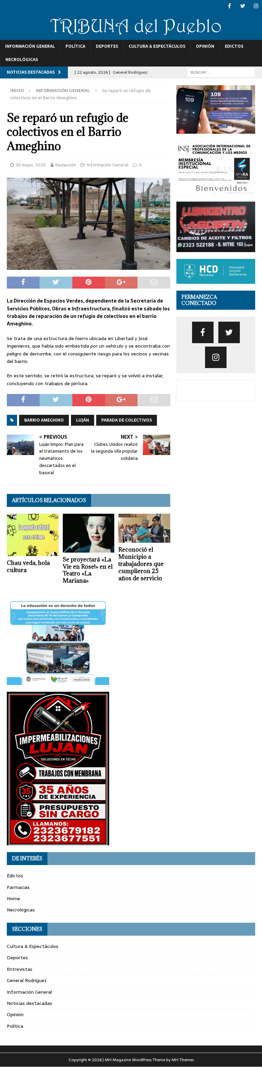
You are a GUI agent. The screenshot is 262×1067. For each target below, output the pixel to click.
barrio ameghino (44, 420)
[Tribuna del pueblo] (131, 36)
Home (13, 898)
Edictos (234, 46)
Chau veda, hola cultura (28, 566)
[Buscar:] (221, 72)
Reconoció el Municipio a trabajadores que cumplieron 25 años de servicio (141, 564)
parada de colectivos (126, 420)
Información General (30, 46)
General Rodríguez (27, 980)
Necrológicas (21, 59)
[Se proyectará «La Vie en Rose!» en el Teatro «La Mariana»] (89, 533)
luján (82, 420)
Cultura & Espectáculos (157, 46)
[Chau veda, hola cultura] (33, 535)
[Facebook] (229, 6)
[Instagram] (256, 6)
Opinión (205, 46)
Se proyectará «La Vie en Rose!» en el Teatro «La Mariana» (88, 570)
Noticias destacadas (29, 1003)
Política (75, 46)
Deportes (107, 46)
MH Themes (183, 1059)
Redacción (65, 165)
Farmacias (18, 887)
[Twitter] (243, 6)
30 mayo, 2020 (31, 165)
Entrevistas (19, 969)
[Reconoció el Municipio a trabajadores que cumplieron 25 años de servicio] (144, 528)
